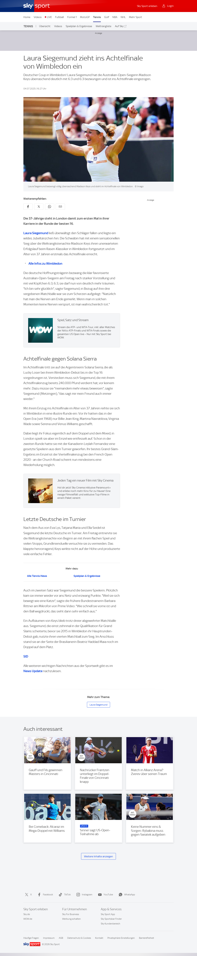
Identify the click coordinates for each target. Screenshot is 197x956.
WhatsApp (129, 894)
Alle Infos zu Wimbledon (45, 263)
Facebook (48, 894)
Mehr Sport (135, 17)
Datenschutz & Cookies (79, 938)
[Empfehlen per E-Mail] (60, 207)
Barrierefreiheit (146, 938)
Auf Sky (119, 26)
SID (25, 656)
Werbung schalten (71, 919)
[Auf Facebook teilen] (28, 207)
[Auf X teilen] (38, 207)
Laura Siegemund (35, 233)
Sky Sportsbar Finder (111, 919)
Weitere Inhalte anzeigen (98, 856)
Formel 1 (72, 17)
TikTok (67, 894)
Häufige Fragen (31, 938)
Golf (106, 17)
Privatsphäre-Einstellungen (121, 938)
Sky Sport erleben (147, 6)
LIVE (49, 17)
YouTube (108, 894)
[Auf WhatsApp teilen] (49, 207)
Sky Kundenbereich (110, 923)
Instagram (87, 894)
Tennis (97, 17)
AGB (61, 938)
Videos (38, 17)
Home (26, 17)
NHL (123, 17)
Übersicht (44, 26)
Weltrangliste (103, 26)
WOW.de (27, 919)
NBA (114, 17)
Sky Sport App (108, 914)
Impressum (49, 938)
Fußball (59, 17)
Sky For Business (70, 914)
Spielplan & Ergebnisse (79, 26)
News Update (32, 671)
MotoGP (85, 17)
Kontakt (99, 938)
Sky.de (26, 914)
